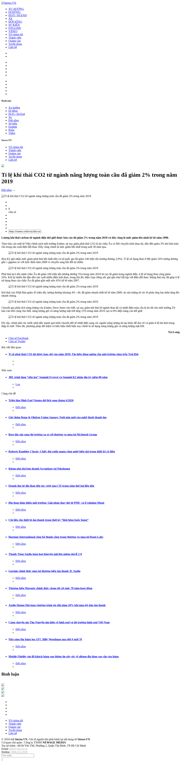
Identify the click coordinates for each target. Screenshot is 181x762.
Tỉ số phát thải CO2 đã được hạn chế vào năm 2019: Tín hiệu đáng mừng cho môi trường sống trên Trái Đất (73, 354)
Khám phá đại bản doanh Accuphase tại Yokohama (39, 468)
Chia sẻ (18, 338)
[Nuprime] (2, 692)
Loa (18, 384)
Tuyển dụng (15, 43)
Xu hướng (14, 107)
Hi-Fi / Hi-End (16, 114)
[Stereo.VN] (8, 2)
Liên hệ (12, 47)
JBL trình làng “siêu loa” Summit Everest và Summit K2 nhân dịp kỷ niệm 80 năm (57, 377)
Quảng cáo (14, 40)
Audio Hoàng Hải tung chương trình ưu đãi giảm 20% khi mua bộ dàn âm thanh (57, 605)
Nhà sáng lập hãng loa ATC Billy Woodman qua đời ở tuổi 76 (45, 639)
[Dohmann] (2, 685)
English (12, 126)
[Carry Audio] (2, 688)
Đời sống (13, 120)
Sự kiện (12, 123)
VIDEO (12, 31)
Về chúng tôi (15, 34)
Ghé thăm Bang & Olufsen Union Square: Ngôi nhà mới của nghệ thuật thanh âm (57, 417)
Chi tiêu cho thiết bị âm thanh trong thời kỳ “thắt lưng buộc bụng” (48, 519)
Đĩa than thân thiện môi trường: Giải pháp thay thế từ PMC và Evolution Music (56, 502)
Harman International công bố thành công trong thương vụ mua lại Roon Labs (55, 536)
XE (10, 18)
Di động (13, 110)
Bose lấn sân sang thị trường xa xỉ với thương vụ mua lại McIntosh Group (52, 434)
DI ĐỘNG (14, 12)
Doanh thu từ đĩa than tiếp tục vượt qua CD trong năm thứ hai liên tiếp (51, 485)
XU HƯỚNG (16, 8)
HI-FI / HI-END (17, 15)
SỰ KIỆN (14, 24)
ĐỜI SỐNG (15, 21)
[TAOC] (2, 695)
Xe (10, 117)
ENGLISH (14, 28)
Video (11, 133)
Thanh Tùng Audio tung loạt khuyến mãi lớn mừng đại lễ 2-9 (45, 554)
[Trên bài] (2, 166)
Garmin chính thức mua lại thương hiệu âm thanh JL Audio (44, 571)
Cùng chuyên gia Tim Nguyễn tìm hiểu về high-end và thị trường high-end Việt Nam (59, 622)
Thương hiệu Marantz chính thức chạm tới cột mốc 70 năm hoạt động (50, 588)
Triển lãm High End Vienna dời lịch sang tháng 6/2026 (41, 400)
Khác (11, 129)
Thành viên (14, 37)
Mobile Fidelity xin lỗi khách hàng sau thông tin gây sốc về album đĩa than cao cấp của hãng (63, 656)
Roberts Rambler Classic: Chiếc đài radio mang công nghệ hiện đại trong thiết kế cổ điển (61, 451)
